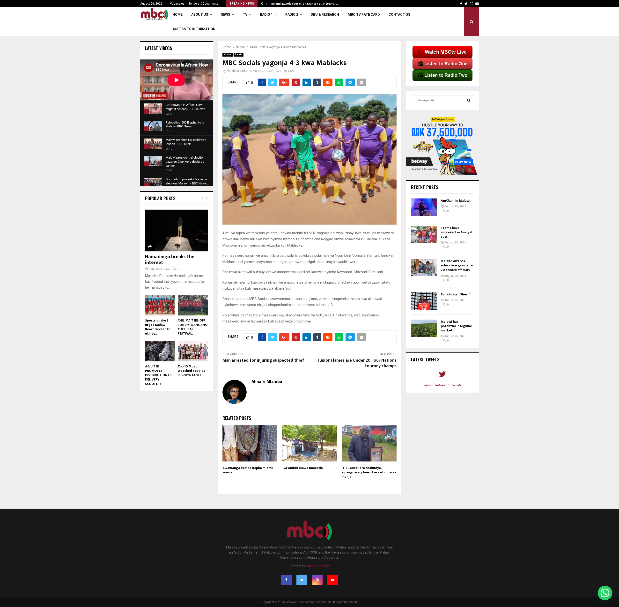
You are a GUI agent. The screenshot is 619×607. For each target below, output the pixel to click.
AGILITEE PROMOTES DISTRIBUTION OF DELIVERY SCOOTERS (158, 375)
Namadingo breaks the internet (169, 260)
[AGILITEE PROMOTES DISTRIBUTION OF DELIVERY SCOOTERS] (160, 351)
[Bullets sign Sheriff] (424, 301)
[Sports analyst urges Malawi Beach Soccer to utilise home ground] (160, 305)
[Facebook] (286, 580)
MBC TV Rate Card (364, 14)
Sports (238, 54)
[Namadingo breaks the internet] (176, 230)
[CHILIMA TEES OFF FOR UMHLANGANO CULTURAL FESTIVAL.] (193, 305)
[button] (605, 593)
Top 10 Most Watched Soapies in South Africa (191, 371)
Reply (427, 385)
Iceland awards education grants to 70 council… (304, 3)
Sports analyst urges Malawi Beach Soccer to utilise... (157, 327)
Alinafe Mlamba (236, 71)
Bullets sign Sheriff (456, 294)
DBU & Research (325, 14)
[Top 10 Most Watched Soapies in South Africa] (193, 351)
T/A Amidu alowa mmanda (302, 468)
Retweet (440, 385)
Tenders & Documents (203, 3)
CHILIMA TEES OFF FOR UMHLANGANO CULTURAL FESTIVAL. (192, 327)
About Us (199, 14)
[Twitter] (301, 580)
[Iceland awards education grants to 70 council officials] (424, 267)
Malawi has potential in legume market (456, 326)
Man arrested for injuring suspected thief (263, 360)
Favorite (456, 385)
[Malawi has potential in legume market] (424, 328)
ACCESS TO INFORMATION (194, 29)
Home (178, 14)
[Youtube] (332, 580)
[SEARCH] (469, 100)
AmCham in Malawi (455, 200)
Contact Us (399, 14)
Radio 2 (291, 14)
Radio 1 (266, 14)
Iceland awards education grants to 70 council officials (457, 265)
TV (245, 14)
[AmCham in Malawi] (424, 207)
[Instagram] (317, 580)
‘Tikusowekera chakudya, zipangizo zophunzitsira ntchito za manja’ (369, 472)
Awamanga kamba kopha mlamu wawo (247, 470)
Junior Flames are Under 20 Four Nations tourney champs (357, 363)
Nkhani (228, 54)
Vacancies (177, 3)
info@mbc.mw (318, 566)
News (225, 14)
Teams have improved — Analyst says (457, 232)
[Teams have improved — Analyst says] (424, 234)
